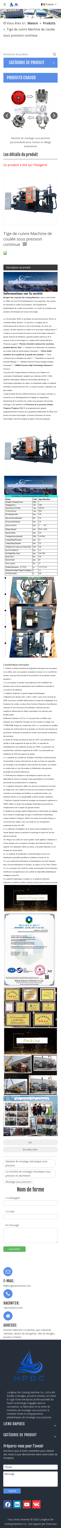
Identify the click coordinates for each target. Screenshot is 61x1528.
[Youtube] (27, 1504)
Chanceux (51, 1523)
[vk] (36, 1504)
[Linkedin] (17, 1504)
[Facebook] (7, 1504)
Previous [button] (7, 115)
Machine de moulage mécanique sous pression (26, 1163)
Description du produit (18, 267)
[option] (30, 113)
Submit (12, 1490)
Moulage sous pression (18, 1181)
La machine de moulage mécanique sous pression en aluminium (28, 1173)
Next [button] (54, 115)
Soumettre (14, 1249)
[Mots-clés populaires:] (55, 54)
